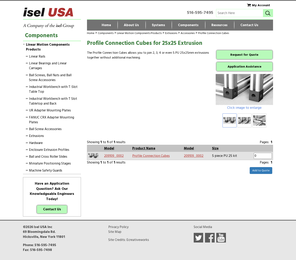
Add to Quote (261, 170)
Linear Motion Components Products (139, 33)
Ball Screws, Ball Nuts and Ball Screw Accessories (50, 77)
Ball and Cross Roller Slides (48, 156)
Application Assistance (244, 66)
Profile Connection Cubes (213, 33)
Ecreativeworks (137, 239)
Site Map (114, 232)
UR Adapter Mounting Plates (50, 110)
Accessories (188, 33)
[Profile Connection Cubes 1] (244, 89)
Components (188, 25)
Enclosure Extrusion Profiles (49, 150)
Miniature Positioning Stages (50, 163)
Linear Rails (37, 56)
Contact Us (249, 25)
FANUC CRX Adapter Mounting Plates (51, 120)
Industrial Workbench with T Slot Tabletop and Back (53, 101)
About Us (131, 25)
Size (215, 148)
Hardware (36, 143)
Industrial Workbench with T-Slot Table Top (53, 89)
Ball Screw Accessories (45, 129)
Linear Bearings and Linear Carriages (48, 66)
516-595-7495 (200, 12)
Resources (219, 25)
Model (109, 148)
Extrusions (171, 33)
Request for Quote (244, 54)
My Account (261, 5)
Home (106, 25)
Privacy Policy (118, 227)
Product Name (143, 148)
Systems (158, 25)
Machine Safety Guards (45, 170)
